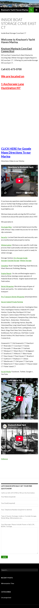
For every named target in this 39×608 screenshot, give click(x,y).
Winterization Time (7, 583)
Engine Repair (6, 273)
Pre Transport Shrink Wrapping (12, 297)
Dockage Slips (6, 227)
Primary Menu (36, 9)
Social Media (6, 372)
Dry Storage (18, 258)
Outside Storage (13, 260)
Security (4, 237)
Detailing (4, 266)
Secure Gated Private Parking (12, 302)
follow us (4, 459)
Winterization (6, 245)
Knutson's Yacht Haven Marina (14, 10)
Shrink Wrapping (7, 286)
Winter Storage (25, 260)
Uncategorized (6, 597)
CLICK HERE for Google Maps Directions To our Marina (16, 152)
